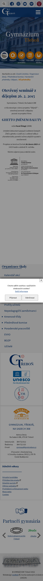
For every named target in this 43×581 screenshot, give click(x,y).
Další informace (21, 291)
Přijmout (13, 297)
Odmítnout (30, 297)
